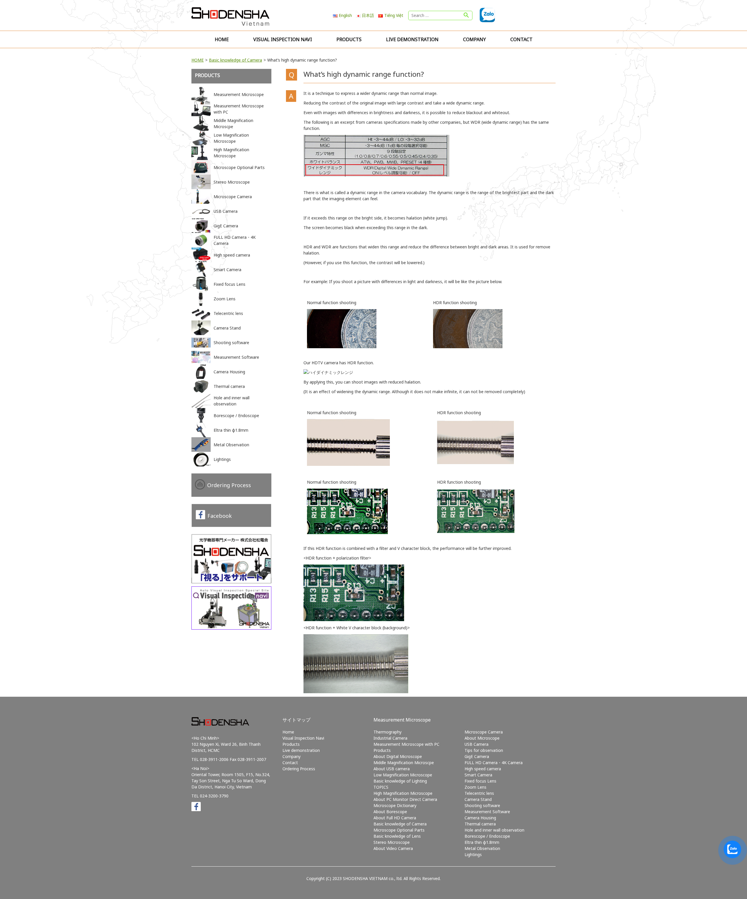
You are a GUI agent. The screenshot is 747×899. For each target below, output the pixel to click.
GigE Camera (477, 756)
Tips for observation (484, 750)
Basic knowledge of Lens (397, 836)
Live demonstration (412, 39)
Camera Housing (480, 817)
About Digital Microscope (398, 756)
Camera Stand (478, 799)
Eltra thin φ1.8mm (482, 842)
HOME (197, 60)
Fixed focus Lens (480, 781)
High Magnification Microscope (403, 793)
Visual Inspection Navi (282, 39)
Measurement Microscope (402, 720)
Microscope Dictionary (395, 805)
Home (222, 39)
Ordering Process (229, 485)
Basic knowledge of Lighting (400, 781)
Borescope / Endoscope (487, 836)
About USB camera (392, 768)
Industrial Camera (390, 738)
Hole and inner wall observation (494, 830)
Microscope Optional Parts (399, 830)
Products (349, 39)
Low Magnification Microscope (403, 775)
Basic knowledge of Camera (235, 60)
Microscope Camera (484, 732)
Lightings (473, 854)
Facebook (219, 515)
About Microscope (482, 738)
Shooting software (482, 805)
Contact (521, 39)
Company (474, 39)
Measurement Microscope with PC (406, 744)
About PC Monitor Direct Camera (405, 799)
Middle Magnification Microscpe (404, 762)
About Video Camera (393, 848)
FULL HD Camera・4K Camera (494, 762)
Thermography (388, 732)
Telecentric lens (479, 793)
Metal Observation (482, 848)
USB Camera (476, 744)
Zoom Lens (475, 787)
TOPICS (381, 787)
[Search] (466, 15)
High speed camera (483, 768)
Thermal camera (480, 824)
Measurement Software (487, 811)
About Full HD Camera (395, 817)
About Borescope (390, 811)
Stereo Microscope (392, 842)
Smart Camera (478, 775)
